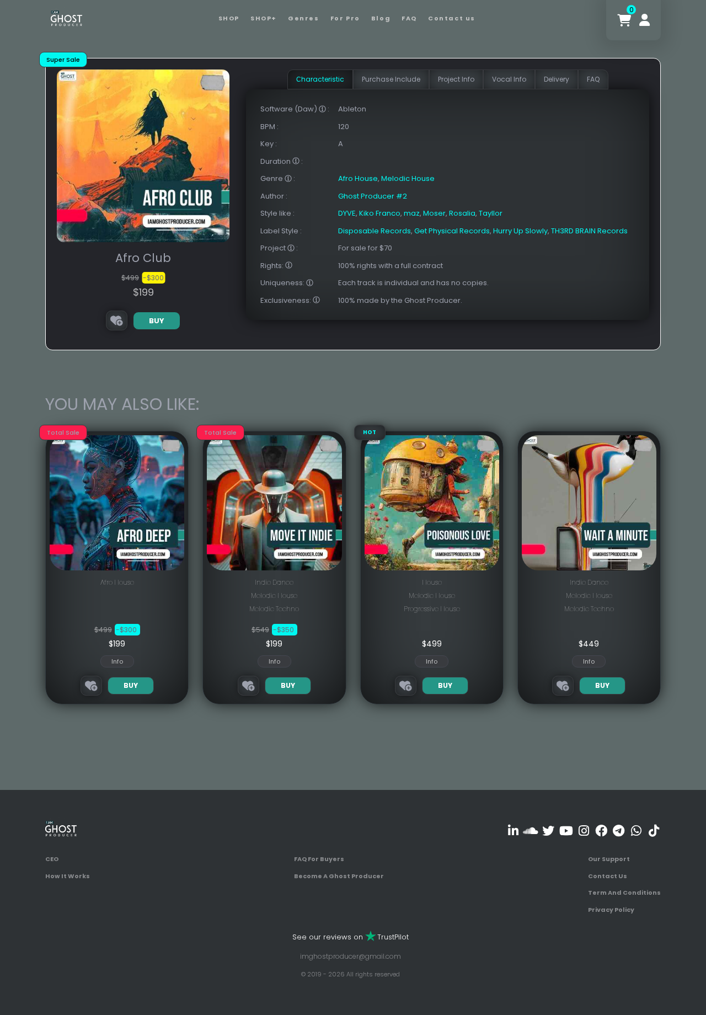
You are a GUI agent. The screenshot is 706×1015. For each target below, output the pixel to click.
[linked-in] (513, 830)
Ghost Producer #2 (372, 196)
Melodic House (408, 178)
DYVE (347, 213)
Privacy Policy (611, 909)
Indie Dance (274, 582)
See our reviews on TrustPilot (350, 937)
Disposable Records (374, 231)
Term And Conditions (624, 892)
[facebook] (601, 830)
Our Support (609, 858)
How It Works (67, 876)
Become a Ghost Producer (339, 876)
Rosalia (462, 213)
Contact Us (607, 876)
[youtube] (566, 830)
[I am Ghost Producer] (66, 17)
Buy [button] (156, 321)
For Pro (345, 18)
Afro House (358, 178)
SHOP (228, 18)
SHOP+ (263, 18)
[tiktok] (654, 830)
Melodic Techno (274, 608)
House (432, 582)
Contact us (451, 18)
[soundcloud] (531, 830)
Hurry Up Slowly (520, 231)
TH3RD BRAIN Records (589, 231)
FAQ (409, 18)
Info (117, 661)
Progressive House (432, 608)
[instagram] (584, 830)
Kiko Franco (379, 213)
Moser (434, 213)
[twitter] (548, 830)
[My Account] (644, 20)
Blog (381, 18)
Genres (303, 18)
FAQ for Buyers (319, 858)
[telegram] (618, 830)
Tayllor (490, 213)
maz (412, 213)
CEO (51, 858)
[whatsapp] (636, 830)
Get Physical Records (452, 231)
